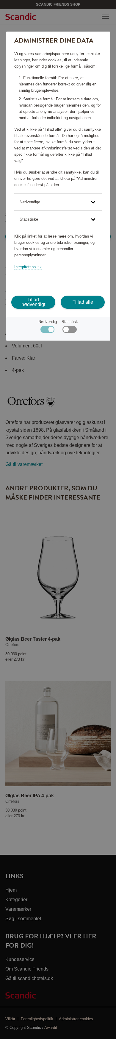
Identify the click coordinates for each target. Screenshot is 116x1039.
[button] (58, 202)
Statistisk (70, 322)
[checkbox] (69, 331)
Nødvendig (47, 322)
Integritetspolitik (28, 267)
